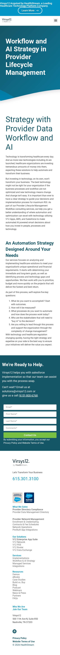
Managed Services (22, 563)
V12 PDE (17, 544)
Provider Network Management (28, 519)
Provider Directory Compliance (28, 509)
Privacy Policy (10, 443)
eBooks (16, 577)
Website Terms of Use (33, 443)
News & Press (19, 593)
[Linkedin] (14, 631)
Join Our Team (20, 609)
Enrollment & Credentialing (26, 521)
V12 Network (19, 542)
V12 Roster (18, 547)
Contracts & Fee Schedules (26, 524)
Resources (18, 571)
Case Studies (19, 579)
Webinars (17, 590)
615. (17, 478)
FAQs (15, 598)
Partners (17, 595)
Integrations (18, 566)
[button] (55, 20)
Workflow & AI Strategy (24, 560)
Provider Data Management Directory (31, 512)
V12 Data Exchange (22, 550)
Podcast (17, 587)
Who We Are (19, 606)
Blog (15, 585)
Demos (16, 574)
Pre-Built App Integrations (25, 529)
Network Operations (22, 527)
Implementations (21, 558)
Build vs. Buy (19, 582)
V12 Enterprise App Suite (25, 539)
